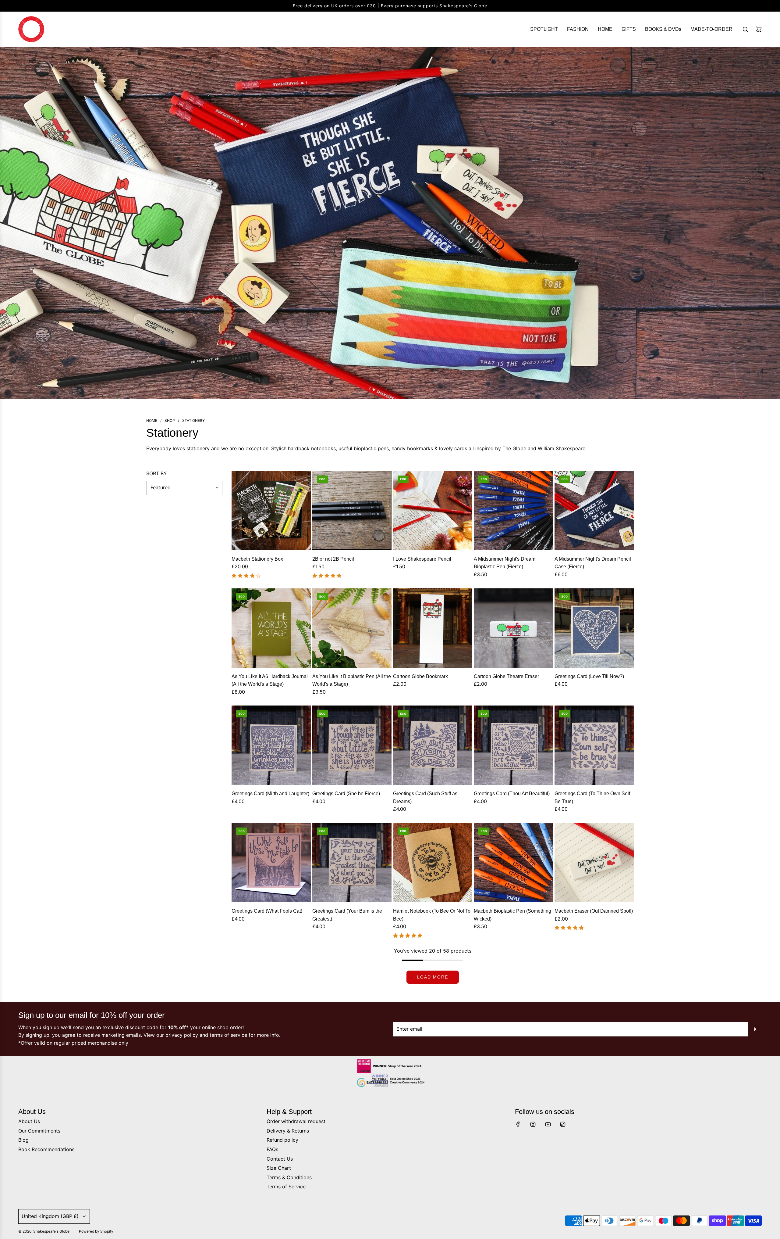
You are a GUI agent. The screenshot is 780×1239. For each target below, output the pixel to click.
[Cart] (758, 29)
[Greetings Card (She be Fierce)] (352, 745)
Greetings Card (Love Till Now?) (589, 676)
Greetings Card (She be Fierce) (346, 793)
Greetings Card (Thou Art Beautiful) (512, 793)
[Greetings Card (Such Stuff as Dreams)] (432, 745)
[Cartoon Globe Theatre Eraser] (513, 628)
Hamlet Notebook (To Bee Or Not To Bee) (431, 914)
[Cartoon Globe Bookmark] (432, 628)
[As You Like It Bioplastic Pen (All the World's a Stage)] (352, 628)
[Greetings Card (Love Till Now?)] (594, 628)
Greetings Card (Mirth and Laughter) (270, 793)
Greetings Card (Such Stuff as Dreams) (425, 797)
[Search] (745, 29)
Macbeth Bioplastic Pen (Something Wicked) (512, 914)
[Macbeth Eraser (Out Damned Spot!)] (594, 862)
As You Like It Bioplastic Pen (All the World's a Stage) (351, 680)
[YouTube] (548, 1124)
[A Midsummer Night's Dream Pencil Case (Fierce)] (594, 510)
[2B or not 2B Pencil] (352, 510)
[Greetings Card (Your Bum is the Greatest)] (352, 862)
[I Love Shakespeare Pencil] (432, 510)
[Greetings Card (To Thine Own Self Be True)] (594, 745)
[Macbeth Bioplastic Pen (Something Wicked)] (513, 862)
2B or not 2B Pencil (333, 559)
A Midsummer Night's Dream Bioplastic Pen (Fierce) (504, 562)
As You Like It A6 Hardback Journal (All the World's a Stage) (270, 680)
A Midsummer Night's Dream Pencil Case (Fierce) (593, 562)
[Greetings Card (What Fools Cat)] (271, 862)
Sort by (156, 473)
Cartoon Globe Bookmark (420, 676)
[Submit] (755, 1029)
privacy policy (181, 1035)
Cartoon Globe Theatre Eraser (506, 676)
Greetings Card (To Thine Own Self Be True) (592, 797)
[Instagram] (533, 1124)
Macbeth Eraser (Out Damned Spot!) (594, 911)
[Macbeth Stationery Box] (271, 510)
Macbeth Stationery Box (257, 559)
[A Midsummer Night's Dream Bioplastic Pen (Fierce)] (513, 510)
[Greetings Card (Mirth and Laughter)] (271, 745)
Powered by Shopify (96, 1231)
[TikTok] (562, 1124)
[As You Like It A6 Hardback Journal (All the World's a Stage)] (271, 628)
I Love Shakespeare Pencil (422, 559)
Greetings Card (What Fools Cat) (267, 911)
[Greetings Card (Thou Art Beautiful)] (513, 745)
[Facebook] (518, 1124)
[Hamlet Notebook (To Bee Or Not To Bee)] (432, 862)
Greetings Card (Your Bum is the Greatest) (347, 914)
